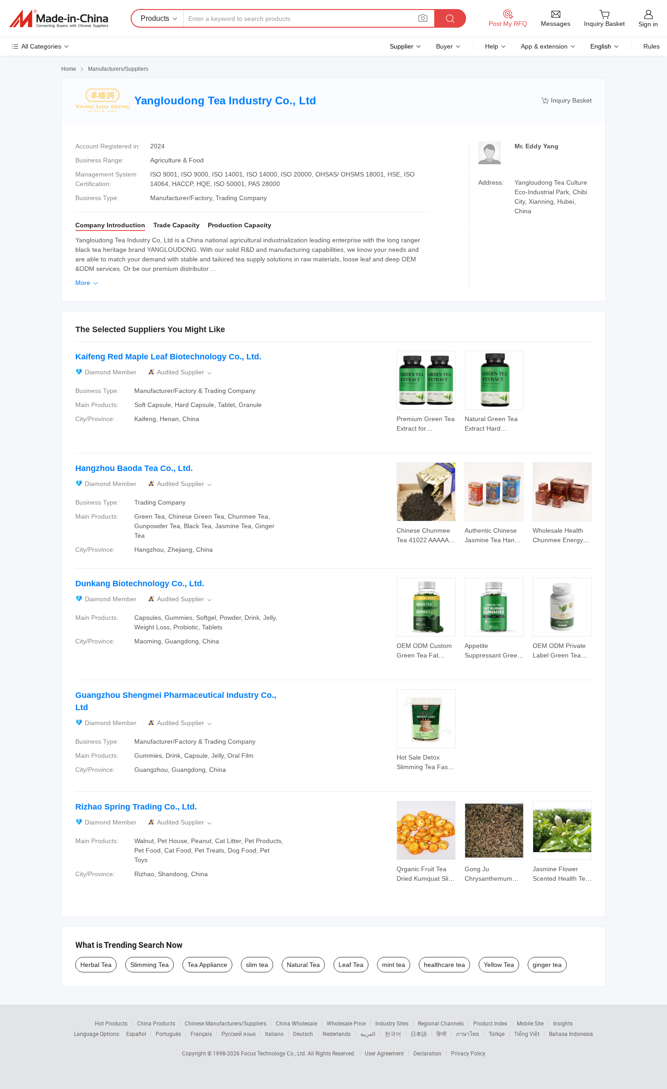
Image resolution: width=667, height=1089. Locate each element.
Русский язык (238, 1033)
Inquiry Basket (566, 100)
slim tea (257, 964)
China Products (156, 1023)
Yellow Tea (499, 964)
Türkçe (497, 1033)
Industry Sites (391, 1023)
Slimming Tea (149, 964)
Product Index (490, 1023)
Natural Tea (303, 964)
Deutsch (303, 1033)
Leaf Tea (350, 964)
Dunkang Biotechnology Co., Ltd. (139, 583)
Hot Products (111, 1023)
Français (201, 1033)
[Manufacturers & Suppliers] (58, 18)
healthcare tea (444, 964)
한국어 (393, 1033)
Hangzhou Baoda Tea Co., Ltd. (134, 468)
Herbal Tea (96, 964)
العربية (367, 1033)
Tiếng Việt (526, 1033)
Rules (651, 46)
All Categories (41, 46)
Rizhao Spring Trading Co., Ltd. (136, 806)
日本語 (419, 1033)
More (87, 282)
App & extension (544, 46)
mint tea (393, 964)
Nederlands (337, 1033)
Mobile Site (530, 1023)
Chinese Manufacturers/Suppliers (225, 1023)
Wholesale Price (346, 1023)
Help (491, 46)
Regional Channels (441, 1023)
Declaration (427, 1053)
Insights (563, 1023)
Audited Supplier (185, 372)
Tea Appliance (207, 964)
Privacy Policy (468, 1053)
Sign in (648, 24)
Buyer (444, 46)
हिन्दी (441, 1033)
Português (168, 1033)
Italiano (274, 1033)
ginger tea (547, 964)
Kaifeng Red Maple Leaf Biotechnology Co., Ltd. (168, 356)
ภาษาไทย (467, 1033)
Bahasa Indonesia (571, 1033)
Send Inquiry (426, 423)
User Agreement (384, 1053)
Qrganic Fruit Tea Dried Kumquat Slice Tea (426, 878)
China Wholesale (296, 1023)
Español (136, 1033)
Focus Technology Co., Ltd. (274, 1053)
